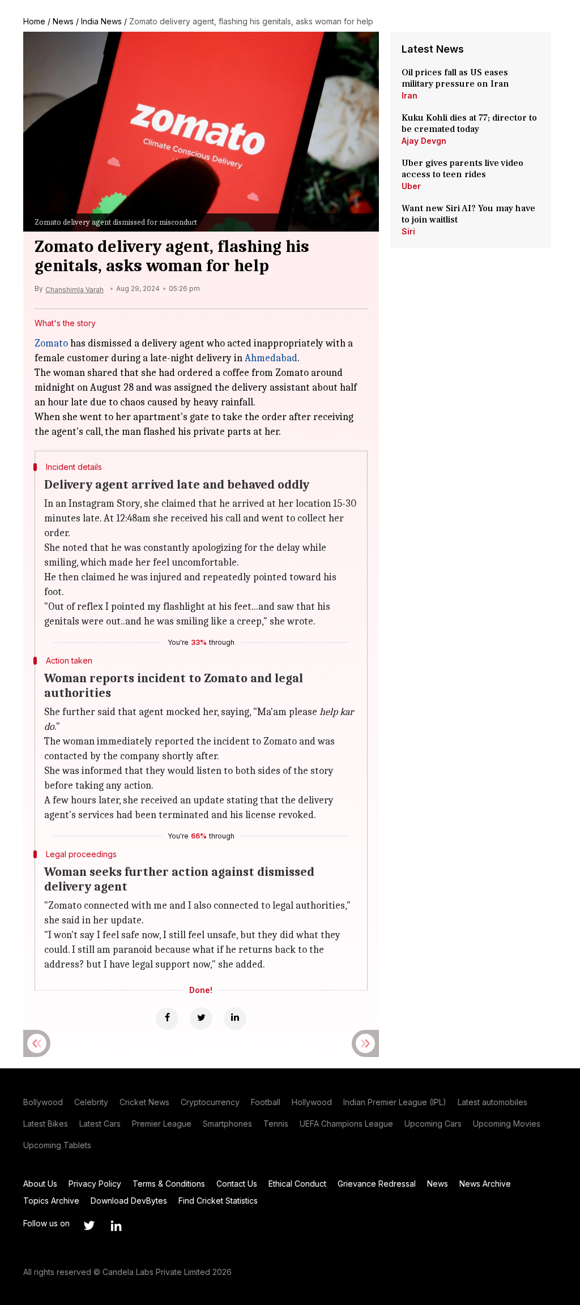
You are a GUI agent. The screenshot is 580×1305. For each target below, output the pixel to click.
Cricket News (144, 1102)
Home (34, 21)
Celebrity (91, 1102)
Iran (409, 95)
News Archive (485, 1183)
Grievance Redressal (377, 1183)
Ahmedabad (271, 358)
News (63, 21)
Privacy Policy (95, 1183)
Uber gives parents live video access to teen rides (462, 168)
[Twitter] (201, 1018)
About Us (40, 1183)
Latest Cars (100, 1123)
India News (101, 21)
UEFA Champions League (346, 1123)
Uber (411, 186)
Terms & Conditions (169, 1183)
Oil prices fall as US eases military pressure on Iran (455, 78)
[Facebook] (167, 1018)
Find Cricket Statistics (218, 1200)
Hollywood (312, 1102)
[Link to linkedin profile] (116, 1226)
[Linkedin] (235, 1018)
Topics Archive (51, 1200)
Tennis (275, 1123)
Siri (408, 231)
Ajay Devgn (424, 141)
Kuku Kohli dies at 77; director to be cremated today (469, 123)
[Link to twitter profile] (89, 1226)
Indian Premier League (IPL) (394, 1102)
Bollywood (43, 1102)
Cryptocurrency (210, 1102)
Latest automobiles (492, 1102)
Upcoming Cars (433, 1123)
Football (265, 1102)
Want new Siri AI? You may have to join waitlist (468, 214)
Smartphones (227, 1123)
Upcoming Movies (506, 1123)
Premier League (161, 1123)
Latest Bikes (45, 1123)
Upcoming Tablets (57, 1145)
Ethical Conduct (297, 1183)
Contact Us (236, 1183)
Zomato (51, 343)
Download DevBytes (129, 1200)
